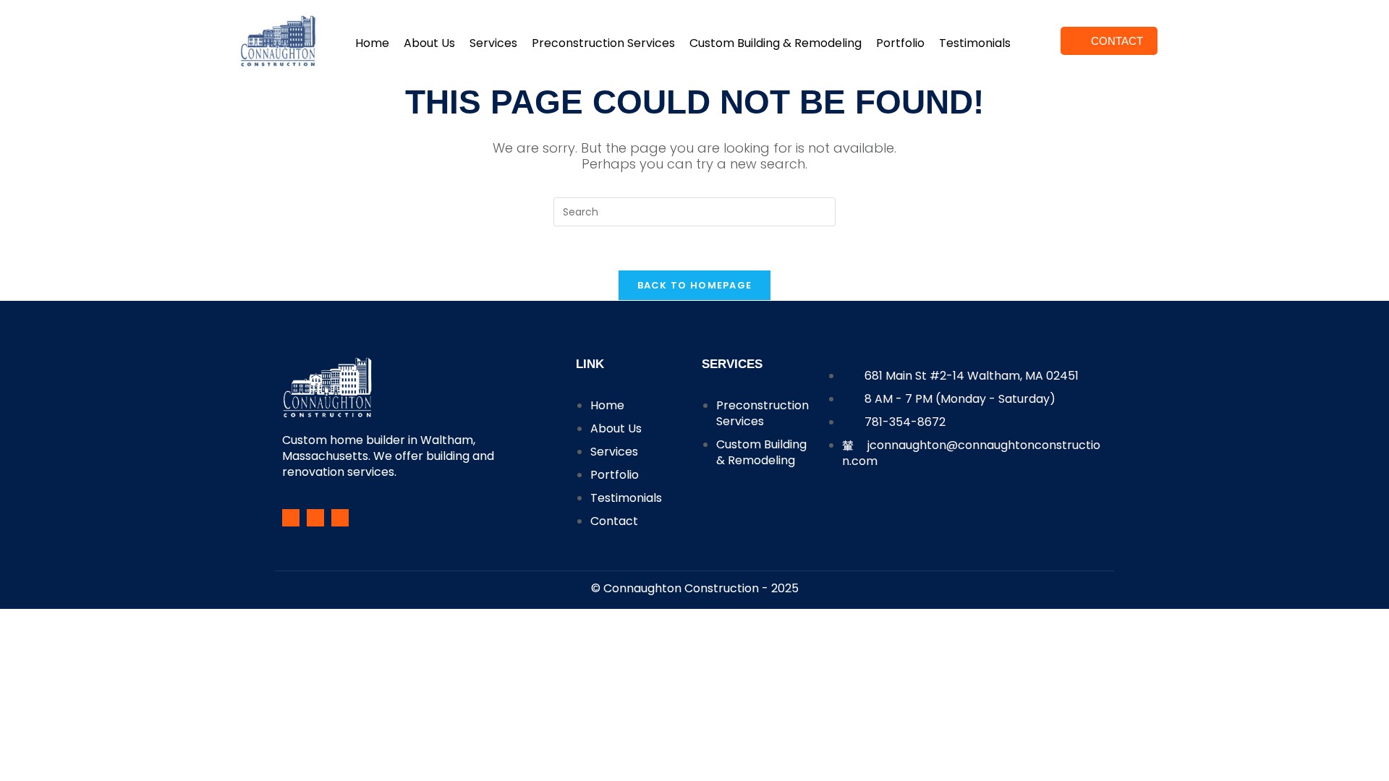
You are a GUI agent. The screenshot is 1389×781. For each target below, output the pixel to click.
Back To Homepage (694, 285)
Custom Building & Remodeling (775, 43)
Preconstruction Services (603, 43)
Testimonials (975, 43)
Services (493, 43)
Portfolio (900, 43)
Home (372, 43)
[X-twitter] (340, 517)
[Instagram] (315, 517)
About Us (429, 43)
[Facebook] (291, 517)
